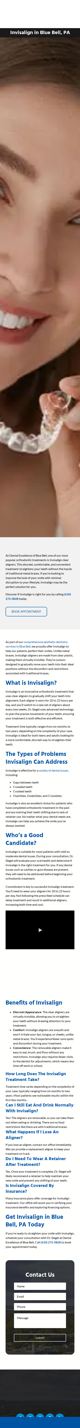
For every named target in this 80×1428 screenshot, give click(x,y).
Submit (40, 1338)
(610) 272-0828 (51, 1242)
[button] (36, 1076)
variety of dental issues (53, 770)
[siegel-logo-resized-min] (40, 3)
